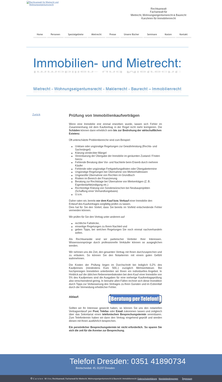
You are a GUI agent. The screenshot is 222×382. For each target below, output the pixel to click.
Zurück (36, 114)
